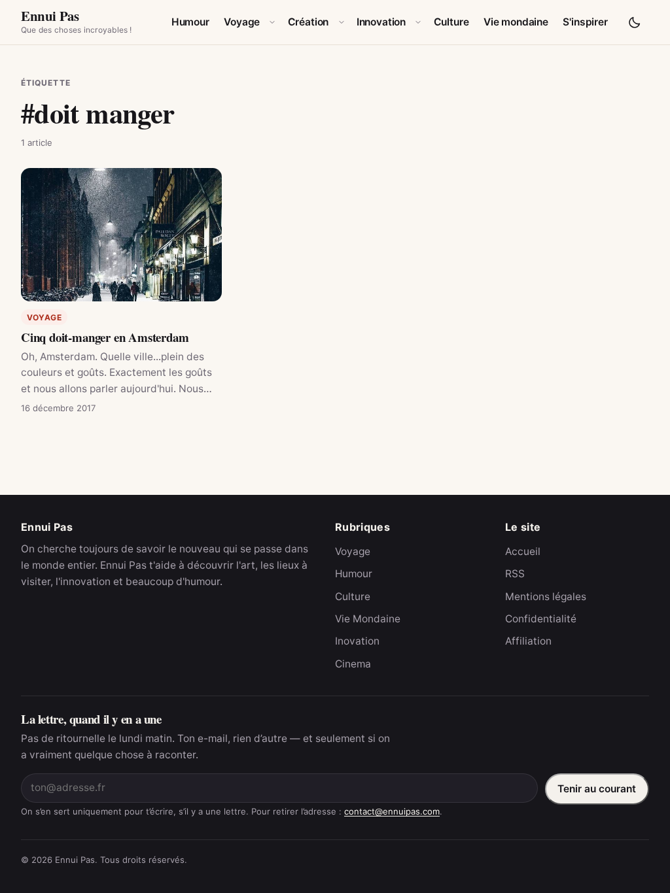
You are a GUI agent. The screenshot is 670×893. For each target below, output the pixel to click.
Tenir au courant (596, 789)
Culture (451, 22)
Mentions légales (545, 596)
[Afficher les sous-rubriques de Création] (341, 22)
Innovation (381, 22)
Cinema (353, 664)
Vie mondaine (516, 22)
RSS (515, 573)
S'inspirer (585, 22)
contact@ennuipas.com (392, 811)
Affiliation (528, 641)
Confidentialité (540, 619)
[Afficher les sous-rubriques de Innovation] (418, 22)
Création (308, 22)
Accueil (522, 551)
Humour (190, 22)
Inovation (357, 641)
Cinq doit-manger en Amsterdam (105, 337)
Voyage (242, 22)
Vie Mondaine (367, 619)
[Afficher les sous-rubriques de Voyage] (272, 22)
